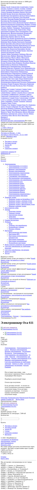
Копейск (10, 47)
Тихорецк (22, 101)
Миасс (19, 57)
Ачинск (3, 12)
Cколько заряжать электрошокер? (16, 289)
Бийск (29, 14)
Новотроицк (14, 71)
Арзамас (23, 8)
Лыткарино (15, 54)
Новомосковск (20, 70)
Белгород (29, 12)
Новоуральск (23, 71)
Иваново (26, 35)
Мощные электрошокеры (17, 169)
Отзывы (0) (10, 399)
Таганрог (23, 99)
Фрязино (11, 108)
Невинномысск (6, 64)
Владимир (22, 21)
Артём (3, 10)
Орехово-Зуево (6, 78)
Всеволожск (20, 24)
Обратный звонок (7, 131)
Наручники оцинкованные (18, 241)
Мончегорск (20, 59)
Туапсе (14, 103)
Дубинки (8, 222)
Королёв (16, 47)
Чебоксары (16, 110)
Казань (12, 38)
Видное (32, 19)
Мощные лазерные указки (17, 206)
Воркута (33, 22)
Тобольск (29, 101)
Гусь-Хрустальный (29, 26)
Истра (23, 36)
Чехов (9, 112)
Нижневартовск (15, 66)
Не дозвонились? (6, 129)
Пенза (21, 78)
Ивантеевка (5, 36)
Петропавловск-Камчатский (10, 82)
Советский (4, 96)
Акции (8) (8, 145)
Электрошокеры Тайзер (17, 187)
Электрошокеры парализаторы (19, 173)
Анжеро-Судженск (13, 8)
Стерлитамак (23, 98)
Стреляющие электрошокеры (18, 176)
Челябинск (24, 110)
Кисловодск (17, 43)
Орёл (17, 78)
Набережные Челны (26, 61)
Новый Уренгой (27, 73)
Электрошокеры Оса (16, 181)
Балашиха (16, 12)
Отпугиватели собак (12, 208)
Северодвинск (5, 92)
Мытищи (16, 61)
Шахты (25, 112)
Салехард (18, 89)
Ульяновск (32, 105)
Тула (8, 105)
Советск (28, 94)
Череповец (31, 110)
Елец (31, 31)
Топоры (7, 209)
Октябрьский (17, 77)
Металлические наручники (18, 232)
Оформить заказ (11, 136)
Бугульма (4, 17)
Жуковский (27, 33)
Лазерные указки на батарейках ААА (21, 199)
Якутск (15, 115)
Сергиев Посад (22, 92)
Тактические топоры (16, 215)
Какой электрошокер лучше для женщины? (18, 275)
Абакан (3, 7)
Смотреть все (5, 285)
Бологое (22, 15)
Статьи (7, 147)
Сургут (3, 99)
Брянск (32, 15)
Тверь (3, 101)
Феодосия (4, 108)
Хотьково (9, 110)
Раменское (30, 84)
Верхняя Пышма (13, 19)
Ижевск (11, 36)
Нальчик (9, 63)
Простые (12, 356)
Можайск (12, 59)
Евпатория (4, 31)
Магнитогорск (6, 56)
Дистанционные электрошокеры (20, 178)
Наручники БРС (14, 234)
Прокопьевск (31, 82)
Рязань (3, 89)
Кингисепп (21, 42)
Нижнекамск (26, 66)
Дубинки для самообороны (18, 225)
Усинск (3, 106)
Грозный (14, 26)
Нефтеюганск (5, 66)
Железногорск (5, 33)
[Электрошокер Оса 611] (9, 329)
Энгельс (26, 113)
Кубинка (4, 50)
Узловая (19, 105)
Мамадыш (20, 56)
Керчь (10, 42)
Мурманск (4, 61)
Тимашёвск (9, 101)
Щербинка (4, 113)
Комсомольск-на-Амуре (27, 45)
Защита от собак (10, 251)
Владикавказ (14, 21)
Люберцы (22, 54)
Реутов (3, 85)
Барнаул (22, 12)
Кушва (19, 50)
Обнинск (29, 75)
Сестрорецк (5, 94)
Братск (27, 15)
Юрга (10, 115)
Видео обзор (20, 399)
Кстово (28, 49)
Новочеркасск (17, 73)
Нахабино (26, 63)
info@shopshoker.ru (7, 443)
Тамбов (29, 99)
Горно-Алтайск (6, 26)
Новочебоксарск (6, 73)
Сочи (31, 96)
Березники (22, 14)
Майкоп (13, 56)
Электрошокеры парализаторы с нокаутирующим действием (19, 194)
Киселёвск (9, 43)
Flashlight (8, 367)
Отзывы (3, 457)
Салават (12, 89)
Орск (13, 78)
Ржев (7, 85)
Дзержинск (16, 28)
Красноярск (21, 49)
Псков (10, 84)
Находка (32, 63)
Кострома (23, 47)
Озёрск (10, 77)
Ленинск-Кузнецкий (8, 52)
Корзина (4, 117)
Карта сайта (5, 458)
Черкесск (4, 112)
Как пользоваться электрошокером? (15, 305)
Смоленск (22, 94)
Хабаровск (17, 108)
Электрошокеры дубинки (17, 174)
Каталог (3, 161)
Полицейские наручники (17, 243)
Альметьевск (24, 7)
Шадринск (18, 112)
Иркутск (17, 36)
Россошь (12, 85)
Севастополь (24, 91)
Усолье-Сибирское (12, 106)
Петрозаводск (25, 80)
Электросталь (12, 113)
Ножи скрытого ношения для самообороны (19, 244)
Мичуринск (5, 59)
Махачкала (27, 56)
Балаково (9, 12)
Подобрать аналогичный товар (15, 379)
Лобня (8, 54)
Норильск (10, 75)
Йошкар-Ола (5, 38)
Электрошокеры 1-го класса (18, 166)
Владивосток (5, 21)
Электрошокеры (10, 164)
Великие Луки (18, 17)
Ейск (17, 31)
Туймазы (4, 105)
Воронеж (4, 24)
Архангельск (19, 10)
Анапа (31, 7)
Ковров (3, 45)
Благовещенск (14, 15)
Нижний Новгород (7, 68)
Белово (9, 14)
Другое (7, 253)
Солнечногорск (13, 96)
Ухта (29, 106)
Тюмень (13, 105)
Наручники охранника (16, 239)
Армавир (29, 8)
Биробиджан (5, 15)
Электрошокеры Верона (17, 192)
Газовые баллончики (12, 220)
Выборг (27, 24)
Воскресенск (11, 24)
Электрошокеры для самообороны (20, 180)
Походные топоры (15, 211)
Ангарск (4, 8)
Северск (13, 92)
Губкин (20, 26)
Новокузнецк (10, 70)
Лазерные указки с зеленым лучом (20, 201)
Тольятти (4, 103)
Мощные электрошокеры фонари (16, 360)
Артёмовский (10, 10)
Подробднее (5, 262)
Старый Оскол (14, 98)
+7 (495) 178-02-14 (7, 127)
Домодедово (22, 29)
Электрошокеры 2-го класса (18, 167)
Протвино (4, 84)
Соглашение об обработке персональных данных (9, 440)
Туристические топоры (16, 218)
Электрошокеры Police (16, 183)
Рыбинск (4, 87)
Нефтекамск (23, 64)
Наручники (8, 230)
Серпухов (30, 92)
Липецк (3, 54)
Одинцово (4, 77)
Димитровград (26, 28)
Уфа (26, 106)
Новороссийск (30, 70)
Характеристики (13, 397)
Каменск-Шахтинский (15, 40)
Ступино (32, 98)
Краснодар (13, 49)
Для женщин (26, 351)
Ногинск (4, 75)
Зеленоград (13, 35)
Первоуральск (28, 78)
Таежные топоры (14, 213)
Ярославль (25, 115)
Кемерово (4, 42)
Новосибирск (5, 71)
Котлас (29, 47)
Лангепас (30, 50)
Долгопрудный (12, 29)
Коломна (9, 45)
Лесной (17, 52)
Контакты (8, 434)
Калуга (26, 38)
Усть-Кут (22, 106)
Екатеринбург (24, 31)
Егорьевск (11, 31)
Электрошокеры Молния (17, 188)
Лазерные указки (10, 197)
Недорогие (8, 353)
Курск (14, 50)
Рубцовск (30, 85)
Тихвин (15, 101)
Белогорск (15, 14)
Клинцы (28, 43)
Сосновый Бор (24, 96)
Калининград (19, 38)
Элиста (20, 113)
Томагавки (12, 216)
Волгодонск (12, 22)
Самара (24, 89)
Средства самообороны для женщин (17, 250)
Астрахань (27, 10)
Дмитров (4, 29)
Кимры (14, 42)
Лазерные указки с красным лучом (20, 202)
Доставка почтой (10, 143)
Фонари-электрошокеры (17, 171)
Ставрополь (5, 98)
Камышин (27, 40)
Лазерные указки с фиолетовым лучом (22, 204)
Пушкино (16, 84)
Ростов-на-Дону (21, 85)
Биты (10, 223)
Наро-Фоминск (17, 63)
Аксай (8, 7)
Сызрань (9, 99)
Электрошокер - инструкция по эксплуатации (16, 295)
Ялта (19, 115)
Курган (9, 50)
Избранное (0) (5, 153)
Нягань (23, 75)
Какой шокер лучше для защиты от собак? (18, 259)
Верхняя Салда (24, 19)
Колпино (15, 45)
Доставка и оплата (11, 141)
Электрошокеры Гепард (17, 185)
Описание (4, 397)
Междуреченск (6, 57)
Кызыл (24, 50)
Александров (15, 7)
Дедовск (3, 28)
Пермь (18, 80)
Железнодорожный (17, 33)
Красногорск (5, 49)
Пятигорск (23, 84)
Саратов (17, 91)
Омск (24, 77)
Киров (3, 43)
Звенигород (5, 35)
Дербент (9, 28)
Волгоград (4, 22)
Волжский (20, 22)
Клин (23, 43)
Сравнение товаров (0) (8, 152)
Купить (3, 422)
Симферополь (13, 94)
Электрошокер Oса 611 (8, 406)
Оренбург (30, 77)
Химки (3, 110)
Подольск (23, 82)
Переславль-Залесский (8, 80)
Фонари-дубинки (14, 229)
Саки (7, 89)
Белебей (3, 14)
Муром (10, 61)
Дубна (28, 29)
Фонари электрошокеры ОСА (21, 358)
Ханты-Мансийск (28, 108)
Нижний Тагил (19, 68)
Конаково (4, 47)
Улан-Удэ (25, 105)
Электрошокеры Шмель (17, 190)
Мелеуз (13, 57)
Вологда (27, 22)
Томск (9, 103)
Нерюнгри (15, 64)
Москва (3, 5)
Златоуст (20, 35)
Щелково (31, 112)
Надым (3, 63)
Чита (13, 112)
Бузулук (10, 17)
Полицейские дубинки (16, 227)
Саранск (11, 91)
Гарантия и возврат (11, 148)
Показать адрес (7, 445)
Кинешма (28, 42)
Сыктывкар (16, 99)
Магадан (29, 54)
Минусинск (25, 57)
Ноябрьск (17, 75)
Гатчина (33, 24)
